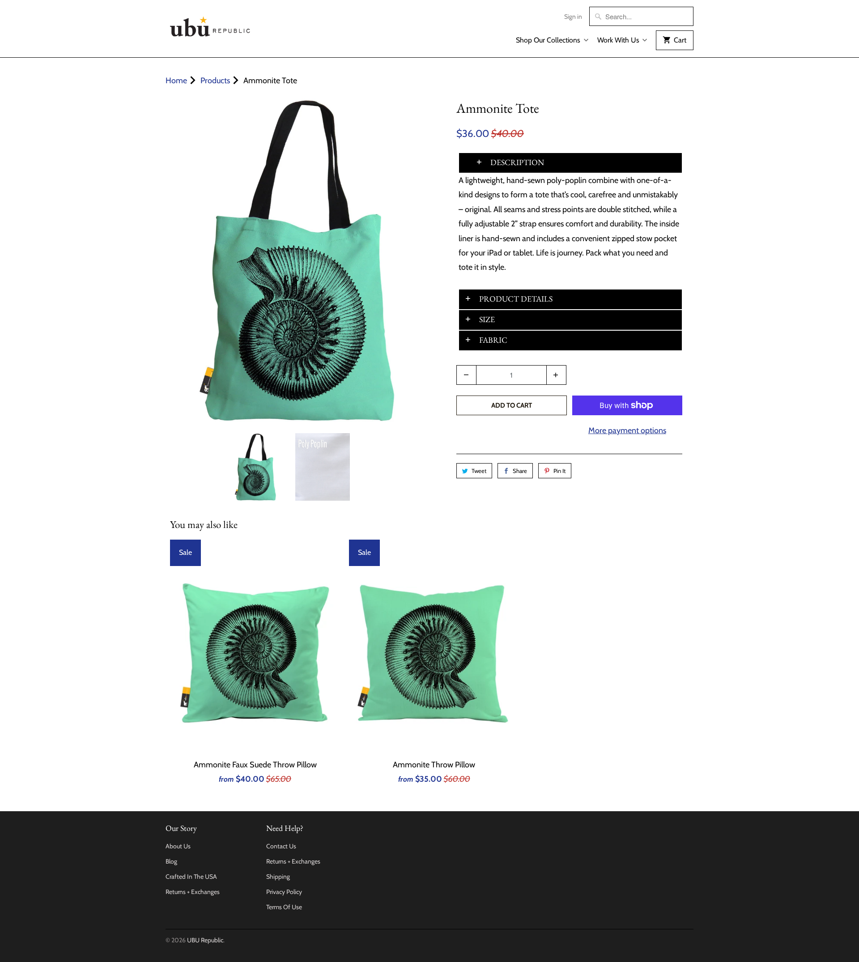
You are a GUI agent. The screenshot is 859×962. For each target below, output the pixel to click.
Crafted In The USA (191, 877)
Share (520, 470)
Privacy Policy (284, 892)
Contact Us (281, 846)
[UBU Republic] (210, 25)
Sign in (573, 17)
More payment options (627, 430)
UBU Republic (205, 940)
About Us (178, 846)
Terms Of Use (284, 907)
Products (215, 80)
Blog (171, 861)
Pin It (559, 470)
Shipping (278, 877)
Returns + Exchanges (193, 892)
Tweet (479, 470)
